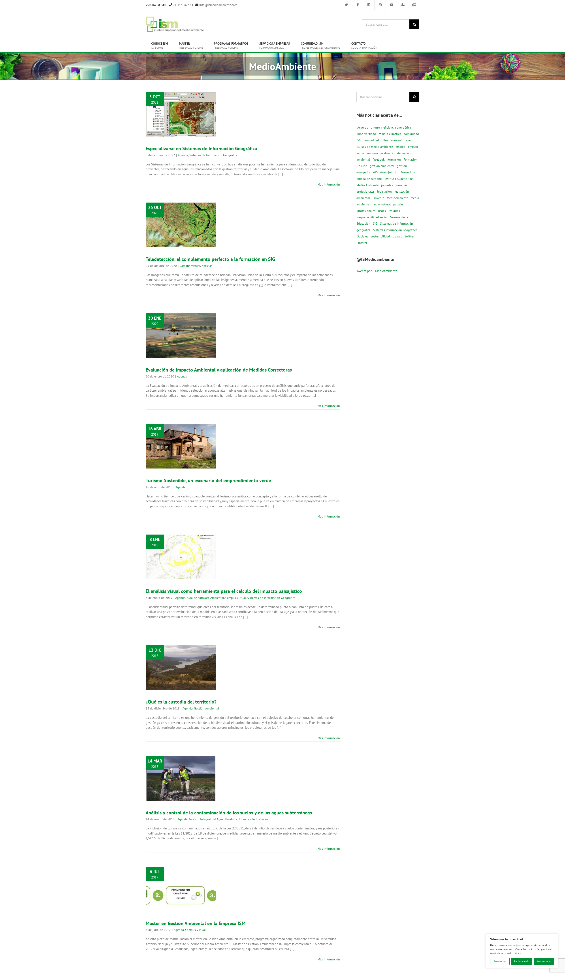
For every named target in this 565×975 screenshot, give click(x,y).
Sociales (362, 236)
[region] (522, 951)
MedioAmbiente (397, 198)
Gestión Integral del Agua (186, 790)
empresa (372, 153)
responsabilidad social (372, 217)
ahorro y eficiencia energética (391, 127)
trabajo (397, 236)
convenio (397, 140)
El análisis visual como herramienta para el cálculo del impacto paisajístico (181, 540)
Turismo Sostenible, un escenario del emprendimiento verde (181, 436)
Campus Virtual (175, 236)
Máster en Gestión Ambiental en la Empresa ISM (181, 879)
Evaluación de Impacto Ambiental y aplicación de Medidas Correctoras (181, 323)
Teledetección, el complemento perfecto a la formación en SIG (181, 215)
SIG (375, 224)
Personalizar (499, 961)
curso (409, 140)
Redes (382, 211)
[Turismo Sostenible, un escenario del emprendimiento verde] (181, 446)
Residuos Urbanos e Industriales (181, 795)
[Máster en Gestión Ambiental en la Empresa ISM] (181, 889)
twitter (409, 236)
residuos (394, 211)
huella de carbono (369, 179)
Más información (329, 184)
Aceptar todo (543, 961)
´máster (362, 243)
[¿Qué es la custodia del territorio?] (181, 667)
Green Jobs (408, 172)
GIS (375, 172)
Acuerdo (362, 127)
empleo (400, 147)
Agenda (164, 123)
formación (394, 159)
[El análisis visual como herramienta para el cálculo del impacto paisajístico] (181, 557)
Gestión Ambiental (186, 676)
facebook (379, 159)
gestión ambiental (382, 166)
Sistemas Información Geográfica (395, 230)
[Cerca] (555, 937)
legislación (384, 191)
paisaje (398, 204)
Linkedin (378, 198)
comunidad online (376, 140)
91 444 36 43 (181, 5)
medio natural (381, 204)
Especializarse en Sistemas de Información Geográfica (181, 102)
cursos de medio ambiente (375, 147)
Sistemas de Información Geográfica (213, 155)
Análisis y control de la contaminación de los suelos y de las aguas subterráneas (181, 763)
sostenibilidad (380, 236)
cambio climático (390, 134)
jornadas (387, 185)
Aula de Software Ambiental (186, 567)
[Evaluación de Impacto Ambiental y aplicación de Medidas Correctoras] (181, 335)
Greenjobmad (389, 172)
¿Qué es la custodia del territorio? (181, 661)
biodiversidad (366, 134)
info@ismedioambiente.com (217, 5)
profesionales (366, 211)
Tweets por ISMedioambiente (376, 271)
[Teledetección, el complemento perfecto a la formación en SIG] (181, 225)
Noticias (191, 236)
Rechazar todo (521, 961)
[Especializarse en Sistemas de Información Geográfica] (181, 114)
